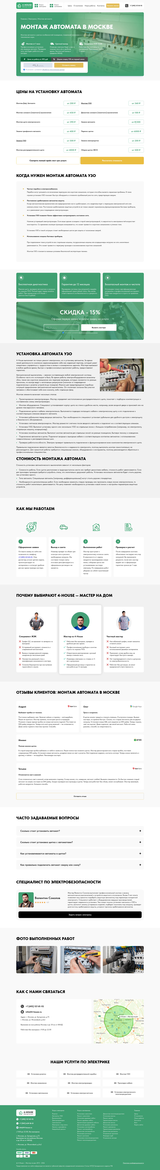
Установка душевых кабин (86, 1118)
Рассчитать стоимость (112, 160)
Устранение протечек (110, 1133)
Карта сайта (138, 1125)
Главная (24, 19)
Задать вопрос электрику (80, 914)
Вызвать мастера (99, 328)
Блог (135, 1122)
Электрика (32, 19)
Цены (70, 6)
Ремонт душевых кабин (85, 1120)
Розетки (55, 1114)
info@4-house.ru (34, 1012)
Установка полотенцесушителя (87, 1138)
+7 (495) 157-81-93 (25, 557)
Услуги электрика (58, 1110)
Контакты (100, 6)
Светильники (56, 1122)
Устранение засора (110, 1138)
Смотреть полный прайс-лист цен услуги (48, 160)
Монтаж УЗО (86, 103)
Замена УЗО (21, 141)
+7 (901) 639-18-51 (26, 1123)
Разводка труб (108, 1136)
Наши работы (90, 6)
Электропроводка (58, 1120)
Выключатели (56, 1118)
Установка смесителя (84, 1114)
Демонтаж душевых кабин (86, 1125)
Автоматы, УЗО (57, 1116)
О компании (78, 6)
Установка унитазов (84, 1133)
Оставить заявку (68, 65)
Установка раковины (110, 1125)
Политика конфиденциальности (133, 1163)
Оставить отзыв (80, 796)
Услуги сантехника (83, 1110)
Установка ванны (109, 1116)
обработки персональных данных (53, 69)
